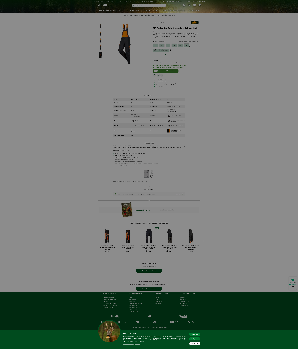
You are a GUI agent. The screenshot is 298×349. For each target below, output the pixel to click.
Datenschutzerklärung (128, 344)
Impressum (137, 344)
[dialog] (149, 174)
